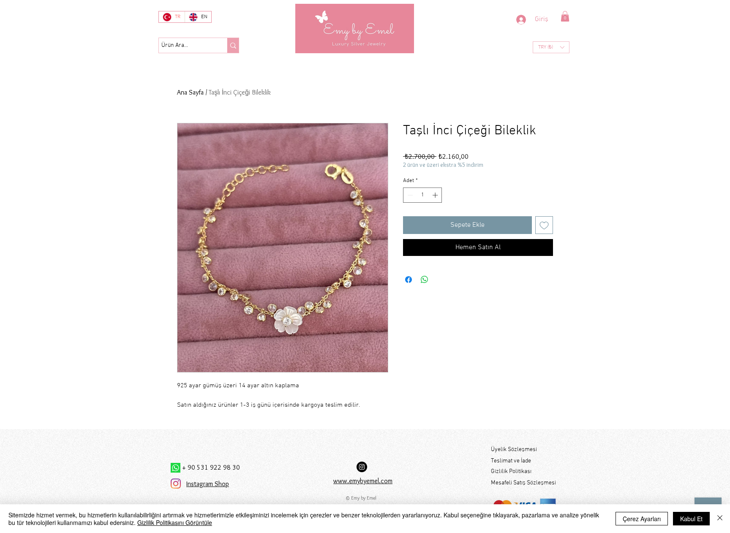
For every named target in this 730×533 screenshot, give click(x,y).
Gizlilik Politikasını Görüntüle (174, 522)
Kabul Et (691, 518)
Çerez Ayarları (642, 518)
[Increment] (436, 195)
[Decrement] (409, 195)
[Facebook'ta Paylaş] (408, 280)
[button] (565, 16)
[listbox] (551, 47)
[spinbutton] (422, 195)
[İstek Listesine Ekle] (544, 225)
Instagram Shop (207, 484)
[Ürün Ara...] (233, 45)
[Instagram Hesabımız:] (362, 467)
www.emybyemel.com (362, 481)
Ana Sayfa (190, 92)
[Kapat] (720, 518)
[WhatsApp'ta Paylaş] (424, 280)
